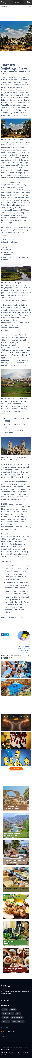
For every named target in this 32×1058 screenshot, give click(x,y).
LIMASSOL (12, 1009)
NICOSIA (5, 1009)
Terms (3, 1052)
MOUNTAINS (6, 1021)
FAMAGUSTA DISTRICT (18, 1021)
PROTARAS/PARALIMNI (17, 1017)
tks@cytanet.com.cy (8, 1037)
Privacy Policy (10, 1052)
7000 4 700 (6, 1034)
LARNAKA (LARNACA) (8, 1013)
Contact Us (4, 1055)
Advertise (18, 1052)
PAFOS (18, 1013)
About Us (25, 1052)
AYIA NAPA (5, 1017)
